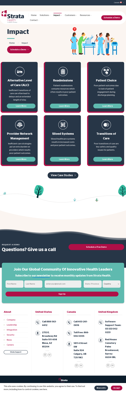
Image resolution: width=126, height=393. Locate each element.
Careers (10, 345)
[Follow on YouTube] (49, 355)
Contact (34, 20)
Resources (85, 15)
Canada (116, 2)
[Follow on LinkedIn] (45, 355)
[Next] (120, 41)
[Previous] (69, 41)
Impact (57, 15)
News (9, 340)
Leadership (12, 325)
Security (10, 335)
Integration (12, 330)
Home (34, 15)
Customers (70, 15)
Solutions (44, 15)
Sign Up (62, 294)
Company (11, 320)
